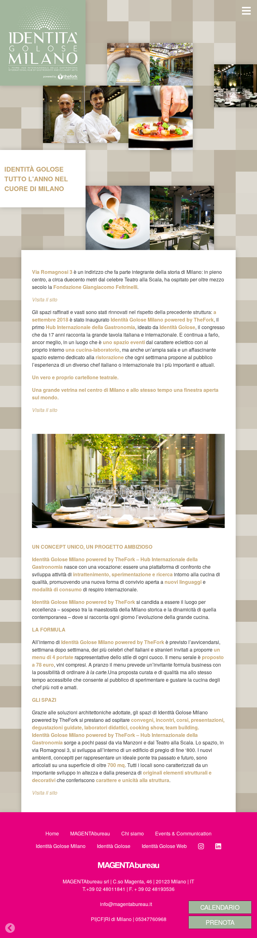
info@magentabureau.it (126, 904)
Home (52, 833)
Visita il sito (44, 792)
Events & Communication (183, 833)
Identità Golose (113, 846)
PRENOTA (220, 922)
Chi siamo (132, 833)
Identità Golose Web (164, 846)
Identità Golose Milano (61, 846)
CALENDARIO (220, 907)
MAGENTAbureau (90, 833)
